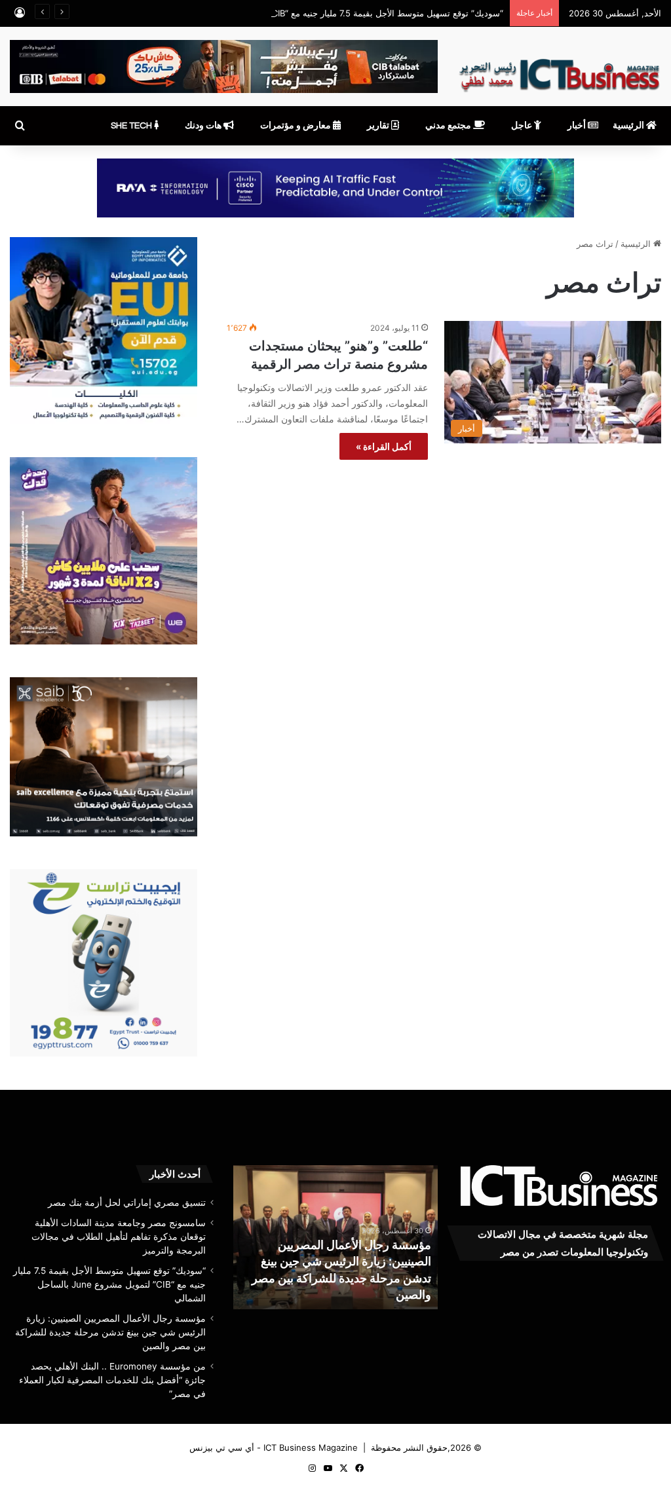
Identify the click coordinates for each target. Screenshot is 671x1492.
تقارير (379, 125)
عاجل (522, 125)
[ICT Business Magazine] (559, 70)
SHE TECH (132, 125)
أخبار (577, 125)
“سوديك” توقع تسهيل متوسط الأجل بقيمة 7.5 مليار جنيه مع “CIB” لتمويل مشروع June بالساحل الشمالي (313, 13)
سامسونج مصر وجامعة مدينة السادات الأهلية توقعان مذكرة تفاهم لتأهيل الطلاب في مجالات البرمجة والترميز (118, 1237)
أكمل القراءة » (384, 446)
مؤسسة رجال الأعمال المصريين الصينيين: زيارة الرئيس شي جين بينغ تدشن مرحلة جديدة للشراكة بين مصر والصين (110, 1332)
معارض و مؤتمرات (296, 125)
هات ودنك (204, 125)
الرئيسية (629, 125)
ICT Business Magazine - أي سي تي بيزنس (273, 1447)
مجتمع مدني (449, 125)
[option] (335, 1237)
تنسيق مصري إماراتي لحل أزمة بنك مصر (127, 1202)
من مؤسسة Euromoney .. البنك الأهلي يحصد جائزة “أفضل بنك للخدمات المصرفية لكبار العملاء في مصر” (112, 1380)
